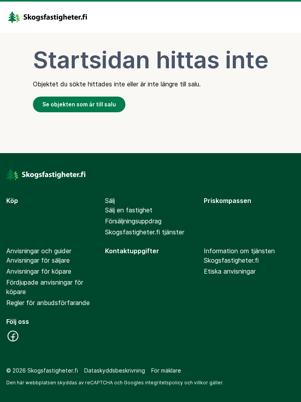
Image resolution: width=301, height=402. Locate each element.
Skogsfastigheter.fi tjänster (144, 232)
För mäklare (166, 370)
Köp (12, 201)
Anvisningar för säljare (38, 260)
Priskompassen (227, 201)
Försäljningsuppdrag (133, 221)
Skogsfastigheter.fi (231, 260)
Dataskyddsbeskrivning (114, 370)
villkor (201, 383)
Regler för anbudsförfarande (48, 303)
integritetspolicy (164, 383)
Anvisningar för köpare (38, 271)
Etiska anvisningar (230, 271)
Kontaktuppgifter (132, 251)
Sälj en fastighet (128, 210)
